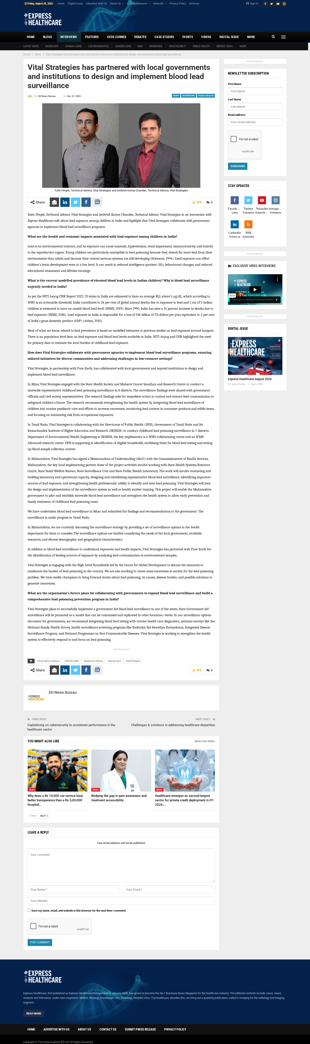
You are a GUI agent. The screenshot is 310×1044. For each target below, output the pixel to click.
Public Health (201, 46)
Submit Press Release (140, 1029)
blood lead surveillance (49, 661)
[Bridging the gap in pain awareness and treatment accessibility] (121, 771)
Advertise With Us (96, 3)
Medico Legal (225, 46)
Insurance (155, 46)
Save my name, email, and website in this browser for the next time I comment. (78, 910)
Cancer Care (123, 46)
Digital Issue (75, 3)
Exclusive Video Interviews (254, 266)
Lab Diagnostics (98, 46)
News (176, 95)
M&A (140, 46)
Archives (194, 3)
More (243, 46)
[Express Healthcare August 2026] (255, 356)
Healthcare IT (177, 46)
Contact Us (108, 1029)
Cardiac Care (73, 46)
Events (187, 37)
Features (92, 37)
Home (61, 3)
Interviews (68, 37)
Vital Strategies (133, 661)
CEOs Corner (116, 37)
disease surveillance (93, 661)
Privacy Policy (178, 3)
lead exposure (114, 661)
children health (72, 661)
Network (158, 3)
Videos (206, 37)
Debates (140, 37)
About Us (115, 3)
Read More (33, 1013)
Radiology (51, 46)
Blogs (47, 37)
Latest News (31, 46)
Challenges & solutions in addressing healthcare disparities (173, 725)
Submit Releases (137, 3)
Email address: (237, 114)
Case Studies (164, 37)
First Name (234, 84)
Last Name (234, 99)
